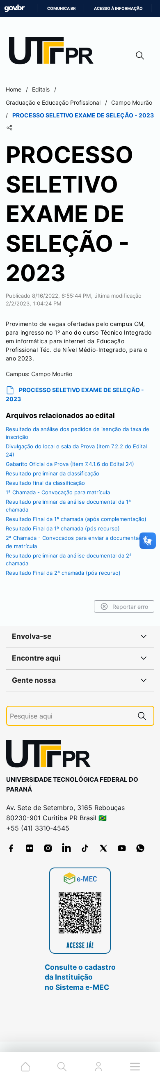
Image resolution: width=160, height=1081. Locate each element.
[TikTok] (85, 848)
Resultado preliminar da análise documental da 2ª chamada (69, 559)
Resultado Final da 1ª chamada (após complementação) (76, 519)
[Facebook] (11, 848)
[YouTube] (122, 848)
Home (13, 89)
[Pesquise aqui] (141, 716)
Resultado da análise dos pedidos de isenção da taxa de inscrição (77, 433)
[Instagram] (48, 848)
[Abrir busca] (139, 55)
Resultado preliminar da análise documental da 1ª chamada (68, 505)
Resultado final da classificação (45, 483)
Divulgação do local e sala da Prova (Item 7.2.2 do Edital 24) (76, 450)
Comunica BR (61, 8)
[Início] (54, 52)
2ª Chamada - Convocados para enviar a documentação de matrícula (77, 542)
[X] (103, 848)
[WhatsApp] (140, 848)
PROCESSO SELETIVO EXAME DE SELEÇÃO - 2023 (75, 394)
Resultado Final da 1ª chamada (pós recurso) (63, 528)
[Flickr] (29, 848)
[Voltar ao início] (51, 755)
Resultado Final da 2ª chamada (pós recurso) (63, 572)
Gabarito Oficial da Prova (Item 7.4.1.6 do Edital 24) (70, 464)
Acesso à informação (118, 8)
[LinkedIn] (66, 848)
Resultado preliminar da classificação (52, 473)
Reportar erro (130, 606)
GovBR (14, 8)
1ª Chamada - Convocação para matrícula (58, 492)
